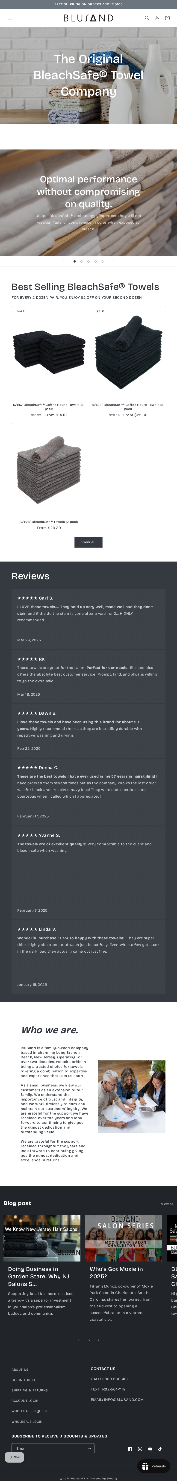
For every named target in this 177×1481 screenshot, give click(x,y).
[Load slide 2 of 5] (81, 261)
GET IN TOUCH (23, 1380)
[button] (10, 18)
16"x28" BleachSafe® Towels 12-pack (49, 522)
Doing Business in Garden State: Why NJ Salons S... (38, 1277)
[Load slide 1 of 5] (74, 261)
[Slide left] (78, 1340)
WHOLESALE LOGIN (27, 1422)
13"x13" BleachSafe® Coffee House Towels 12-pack (49, 407)
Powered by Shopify (103, 1478)
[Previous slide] (63, 261)
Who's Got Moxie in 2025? (116, 1273)
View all (88, 542)
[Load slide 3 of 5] (88, 261)
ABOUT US (20, 1370)
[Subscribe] (89, 1448)
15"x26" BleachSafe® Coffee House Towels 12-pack (128, 407)
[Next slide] (114, 261)
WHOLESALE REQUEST (30, 1411)
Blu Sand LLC (80, 1478)
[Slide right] (99, 1340)
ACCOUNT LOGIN (25, 1401)
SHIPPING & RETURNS (30, 1390)
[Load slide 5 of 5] (102, 261)
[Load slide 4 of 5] (95, 261)
